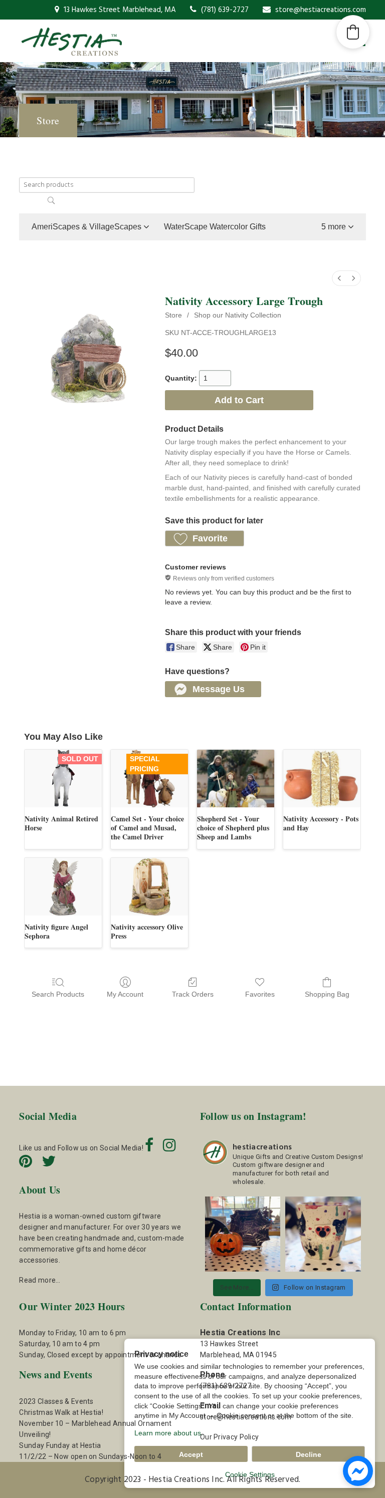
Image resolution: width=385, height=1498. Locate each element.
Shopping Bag (327, 994)
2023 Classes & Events (56, 1401)
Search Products (58, 994)
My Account (125, 994)
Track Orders (193, 994)
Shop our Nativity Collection (237, 315)
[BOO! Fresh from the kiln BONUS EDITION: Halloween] (242, 1234)
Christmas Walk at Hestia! (61, 1412)
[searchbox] (107, 185)
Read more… (39, 1280)
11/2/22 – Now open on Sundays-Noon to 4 (90, 1456)
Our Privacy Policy (229, 1437)
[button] (337, 227)
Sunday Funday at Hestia (60, 1445)
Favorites (260, 994)
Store (173, 315)
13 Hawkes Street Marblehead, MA (119, 10)
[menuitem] (339, 278)
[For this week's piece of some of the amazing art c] (322, 1234)
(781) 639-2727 (224, 10)
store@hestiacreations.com (319, 10)
